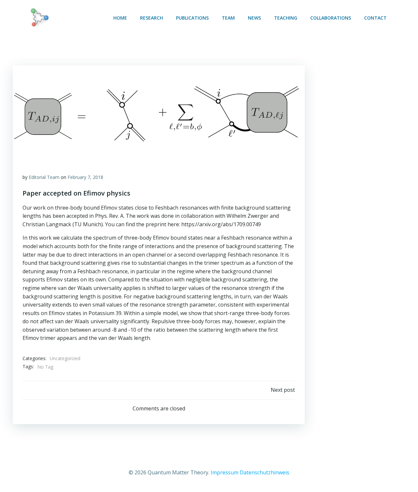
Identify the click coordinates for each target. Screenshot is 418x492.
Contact (375, 18)
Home (120, 18)
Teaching (285, 18)
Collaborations (330, 18)
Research (151, 18)
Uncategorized (65, 358)
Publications (192, 18)
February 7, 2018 (85, 177)
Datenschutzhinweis (264, 472)
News (254, 18)
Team (228, 18)
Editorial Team (44, 177)
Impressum (224, 472)
